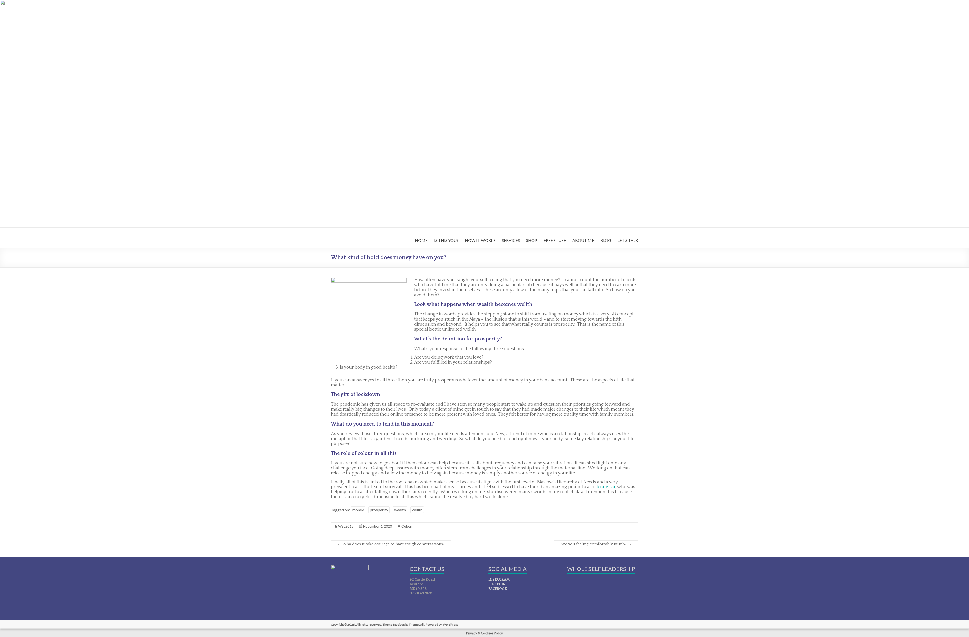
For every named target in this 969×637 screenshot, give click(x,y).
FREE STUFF (555, 240)
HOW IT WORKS (480, 240)
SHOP (531, 240)
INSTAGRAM (499, 580)
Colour (406, 526)
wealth (400, 509)
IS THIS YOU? (446, 240)
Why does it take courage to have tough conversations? (391, 544)
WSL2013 (346, 526)
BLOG (605, 240)
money (358, 509)
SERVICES (511, 240)
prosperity (379, 509)
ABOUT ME (583, 240)
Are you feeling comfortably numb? (596, 544)
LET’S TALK (627, 240)
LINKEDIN (497, 584)
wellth (417, 509)
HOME (421, 240)
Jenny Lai (606, 486)
